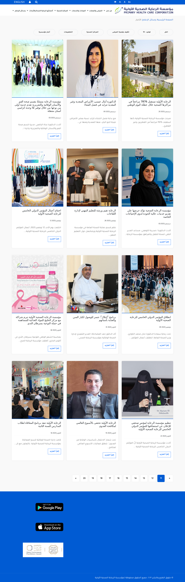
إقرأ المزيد (164, 134)
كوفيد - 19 (147, 32)
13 (144, 478)
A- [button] (120, 2)
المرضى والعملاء (95, 11)
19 (93, 478)
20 (84, 478)
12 (152, 478)
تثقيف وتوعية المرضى (120, 32)
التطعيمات (68, 32)
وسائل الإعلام (19, 11)
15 (127, 478)
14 (135, 478)
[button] (115, 2)
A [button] (124, 2)
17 (110, 478)
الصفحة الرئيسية (165, 20)
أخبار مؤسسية (44, 32)
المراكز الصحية (62, 11)
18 (101, 478)
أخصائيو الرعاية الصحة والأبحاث (41, 11)
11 (161, 478)
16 (118, 478)
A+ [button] (129, 2)
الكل (166, 32)
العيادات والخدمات (78, 11)
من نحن (109, 11)
